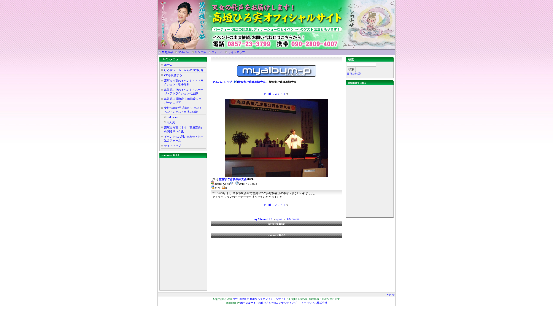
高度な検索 (354, 73)
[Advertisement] (183, 223)
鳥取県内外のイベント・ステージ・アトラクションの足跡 (183, 91)
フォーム (217, 52)
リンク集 (200, 52)
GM (293, 219)
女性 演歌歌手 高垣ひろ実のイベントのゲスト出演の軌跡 (183, 109)
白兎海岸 (167, 52)
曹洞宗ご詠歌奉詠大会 (252, 82)
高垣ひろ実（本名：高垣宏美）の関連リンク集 (183, 129)
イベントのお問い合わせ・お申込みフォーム (183, 138)
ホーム (168, 64)
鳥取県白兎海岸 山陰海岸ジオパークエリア (182, 100)
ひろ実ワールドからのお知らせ (183, 70)
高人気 (171, 122)
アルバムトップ (222, 82)
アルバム (183, 52)
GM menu (172, 117)
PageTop (390, 294)
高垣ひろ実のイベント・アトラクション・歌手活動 (183, 82)
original (278, 219)
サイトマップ (236, 52)
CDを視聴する (173, 75)
